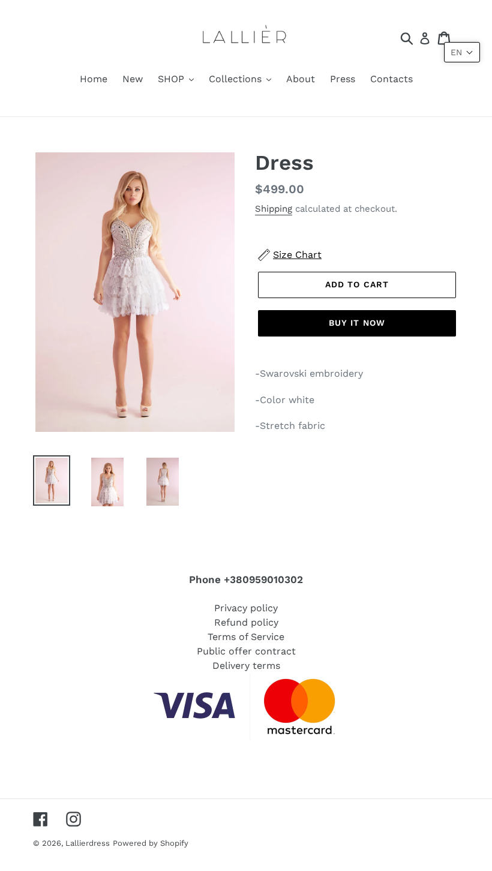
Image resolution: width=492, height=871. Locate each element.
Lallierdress (87, 843)
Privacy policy (246, 608)
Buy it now (357, 323)
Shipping (273, 208)
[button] (462, 52)
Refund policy (246, 622)
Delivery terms (246, 665)
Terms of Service (246, 636)
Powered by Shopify (150, 843)
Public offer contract (246, 651)
